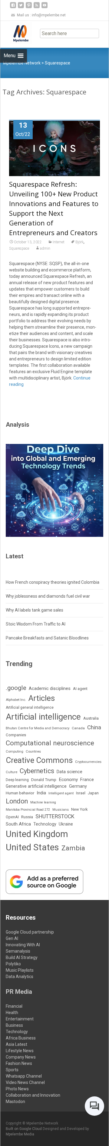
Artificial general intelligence (30, 707)
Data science (69, 771)
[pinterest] (29, 7)
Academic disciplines (50, 688)
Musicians (60, 810)
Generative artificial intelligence (36, 786)
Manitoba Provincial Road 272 (28, 810)
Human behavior (20, 793)
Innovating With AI (23, 944)
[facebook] (13, 7)
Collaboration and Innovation (33, 1095)
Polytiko (13, 963)
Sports (12, 1069)
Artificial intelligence (43, 717)
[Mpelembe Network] (16, 33)
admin (45, 248)
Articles (41, 698)
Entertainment (20, 1018)
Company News (21, 1057)
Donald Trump (43, 779)
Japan (93, 793)
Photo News (17, 1088)
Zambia (73, 848)
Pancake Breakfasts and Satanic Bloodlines (47, 637)
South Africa (18, 824)
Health (12, 1012)
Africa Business (21, 1038)
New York (79, 809)
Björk (79, 242)
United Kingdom (37, 834)
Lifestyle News (20, 1050)
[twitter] (21, 7)
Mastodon (15, 1101)
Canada (78, 728)
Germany (78, 786)
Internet (58, 242)
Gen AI (12, 938)
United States (32, 847)
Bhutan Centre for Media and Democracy (37, 728)
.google (16, 687)
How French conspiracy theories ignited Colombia (52, 582)
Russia (27, 816)
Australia (91, 718)
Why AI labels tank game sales (34, 610)
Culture (11, 772)
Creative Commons (39, 760)
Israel (80, 793)
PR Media (19, 991)
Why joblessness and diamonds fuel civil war (48, 596)
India (41, 793)
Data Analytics (19, 976)
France (87, 779)
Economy (68, 779)
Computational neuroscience (50, 743)
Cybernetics (37, 771)
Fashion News (19, 1063)
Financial (14, 1006)
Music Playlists (20, 970)
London (17, 801)
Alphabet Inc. (16, 700)
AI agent (80, 688)
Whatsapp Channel (24, 1076)
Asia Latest (16, 1044)
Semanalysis (18, 951)
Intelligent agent (61, 793)
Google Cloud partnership (30, 932)
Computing (14, 752)
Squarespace (19, 248)
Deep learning (17, 780)
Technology (44, 824)
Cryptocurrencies (88, 762)
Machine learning (43, 802)
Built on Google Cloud (24, 1129)
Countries (33, 752)
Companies (16, 735)
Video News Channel (25, 1082)
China (94, 727)
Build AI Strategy (22, 957)
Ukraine (66, 824)
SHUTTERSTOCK (54, 816)
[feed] (37, 7)
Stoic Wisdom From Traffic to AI (35, 624)
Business (14, 1025)
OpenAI (12, 817)
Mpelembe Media (20, 1134)
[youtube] (44, 7)
